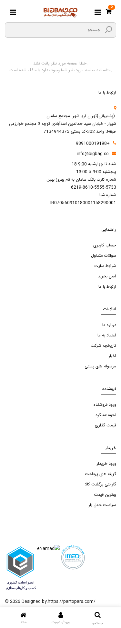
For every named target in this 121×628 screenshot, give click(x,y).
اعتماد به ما (106, 335)
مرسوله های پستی (100, 366)
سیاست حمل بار (102, 505)
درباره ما (109, 325)
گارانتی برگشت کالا (100, 484)
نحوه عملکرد (106, 415)
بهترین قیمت (105, 494)
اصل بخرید (107, 276)
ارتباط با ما (107, 286)
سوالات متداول (103, 255)
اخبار (112, 356)
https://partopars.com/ (72, 601)
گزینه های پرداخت (100, 474)
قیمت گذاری (105, 425)
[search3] (108, 30)
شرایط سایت (105, 266)
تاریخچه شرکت (103, 345)
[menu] (13, 12)
